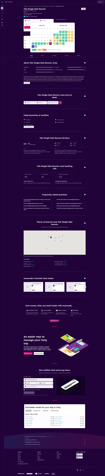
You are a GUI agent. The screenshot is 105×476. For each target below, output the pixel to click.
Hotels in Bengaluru (29, 420)
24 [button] (35, 43)
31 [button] (35, 46)
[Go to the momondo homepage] (8, 1)
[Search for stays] (2, 8)
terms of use (39, 395)
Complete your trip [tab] (54, 410)
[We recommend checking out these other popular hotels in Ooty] (85, 278)
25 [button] (38, 43)
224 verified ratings (33, 16)
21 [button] (47, 40)
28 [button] (47, 43)
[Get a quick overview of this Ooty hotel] (85, 63)
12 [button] (41, 37)
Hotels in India (37, 6)
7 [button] (47, 34)
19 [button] (41, 40)
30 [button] (33, 46)
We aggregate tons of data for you (32, 442)
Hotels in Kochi (28, 425)
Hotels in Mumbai (28, 416)
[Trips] (2, 19)
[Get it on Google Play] (79, 454)
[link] (54, 321)
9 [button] (63, 34)
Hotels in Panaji (58, 425)
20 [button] (44, 40)
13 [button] (44, 37)
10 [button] (35, 37)
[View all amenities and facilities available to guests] (85, 115)
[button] (2, 2)
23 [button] (33, 43)
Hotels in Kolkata (28, 423)
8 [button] (50, 34)
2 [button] (63, 31)
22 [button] (50, 40)
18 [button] (38, 40)
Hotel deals (25, 6)
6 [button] (44, 34)
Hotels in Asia (31, 6)
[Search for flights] (2, 5)
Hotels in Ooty (51, 6)
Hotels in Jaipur (58, 420)
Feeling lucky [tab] (45, 410)
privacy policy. (45, 395)
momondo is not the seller (31, 439)
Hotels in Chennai (58, 418)
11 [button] (38, 37)
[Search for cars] (2, 10)
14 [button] (47, 37)
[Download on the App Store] (79, 457)
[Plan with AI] (2, 16)
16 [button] (63, 37)
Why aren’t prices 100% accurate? (32, 444)
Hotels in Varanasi (58, 423)
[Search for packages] (2, 13)
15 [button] (50, 37)
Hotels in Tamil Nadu (44, 6)
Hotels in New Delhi (59, 416)
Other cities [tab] (28, 410)
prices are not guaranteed (50, 436)
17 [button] (35, 40)
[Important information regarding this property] (85, 167)
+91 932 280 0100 (27, 14)
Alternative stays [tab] (36, 410)
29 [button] (50, 43)
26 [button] (41, 43)
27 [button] (44, 43)
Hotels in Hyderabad (29, 418)
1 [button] (50, 31)
